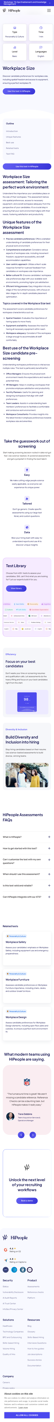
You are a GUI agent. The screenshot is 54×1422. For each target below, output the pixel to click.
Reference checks (36, 1292)
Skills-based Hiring (11, 1343)
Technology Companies (13, 1331)
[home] (11, 10)
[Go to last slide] (21, 1135)
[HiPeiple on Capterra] (14, 1260)
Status (5, 1286)
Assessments (33, 1286)
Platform (31, 1297)
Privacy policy (9, 1388)
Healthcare (7, 1326)
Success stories (35, 1360)
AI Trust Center (9, 1303)
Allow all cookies (27, 1415)
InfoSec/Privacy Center (13, 1309)
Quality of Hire (9, 1354)
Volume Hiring (9, 1348)
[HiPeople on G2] (12, 1250)
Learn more (23, 1407)
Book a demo (27, 1200)
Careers (6, 1382)
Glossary (31, 1331)
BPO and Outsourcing (12, 1337)
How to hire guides (36, 1348)
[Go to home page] (15, 1237)
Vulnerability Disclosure (13, 1292)
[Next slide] (33, 1135)
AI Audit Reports (10, 1297)
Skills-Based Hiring (36, 1337)
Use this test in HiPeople (19, 91)
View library (16, 588)
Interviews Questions (37, 1343)
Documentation (34, 1365)
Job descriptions (35, 1354)
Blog (29, 1326)
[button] (48, 10)
